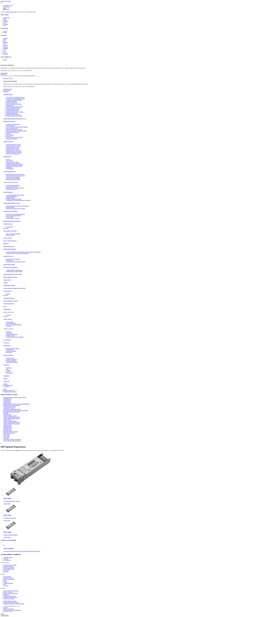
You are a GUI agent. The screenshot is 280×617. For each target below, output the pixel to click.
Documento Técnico (8, 578)
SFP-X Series (7, 434)
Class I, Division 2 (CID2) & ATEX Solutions (17, 127)
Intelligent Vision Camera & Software (15, 188)
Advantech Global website (11, 11)
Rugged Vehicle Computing (9, 264)
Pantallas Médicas (10, 197)
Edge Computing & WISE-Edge (10, 230)
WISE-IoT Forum (10, 335)
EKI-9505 (6, 413)
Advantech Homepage (6, 1)
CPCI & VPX (9, 160)
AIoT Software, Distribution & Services (15, 97)
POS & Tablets (9, 217)
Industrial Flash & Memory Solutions (14, 112)
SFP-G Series (7, 436)
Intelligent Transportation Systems (14, 166)
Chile (5, 23)
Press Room (9, 352)
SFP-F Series (7, 435)
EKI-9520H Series (8, 427)
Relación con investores (8, 355)
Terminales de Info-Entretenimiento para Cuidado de (18, 200)
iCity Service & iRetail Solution (13, 215)
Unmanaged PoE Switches (10, 406)
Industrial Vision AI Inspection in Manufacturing (17, 253)
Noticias (5, 581)
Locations (8, 371)
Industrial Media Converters (12, 148)
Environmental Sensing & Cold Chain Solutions (17, 206)
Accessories (6, 438)
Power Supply (9, 226)
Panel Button (4, 74)
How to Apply (9, 373)
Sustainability (6, 375)
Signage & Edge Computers (12, 218)
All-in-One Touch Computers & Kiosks (15, 214)
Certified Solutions (10, 125)
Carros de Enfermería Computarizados (15, 195)
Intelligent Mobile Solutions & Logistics (12, 203)
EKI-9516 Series (7, 426)
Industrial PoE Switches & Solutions (12, 405)
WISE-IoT (8, 315)
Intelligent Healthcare (8, 192)
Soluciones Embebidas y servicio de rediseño (13, 274)
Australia (6, 38)
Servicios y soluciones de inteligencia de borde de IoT (14, 288)
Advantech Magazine (11, 351)
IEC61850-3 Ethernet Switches (11, 431)
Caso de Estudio (7, 576)
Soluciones (6, 228)
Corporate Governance (11, 359)
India (5, 41)
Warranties (8, 326)
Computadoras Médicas (11, 196)
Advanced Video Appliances (13, 185)
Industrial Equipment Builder (10, 249)
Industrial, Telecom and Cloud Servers (15, 174)
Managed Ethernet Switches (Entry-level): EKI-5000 (16, 410)
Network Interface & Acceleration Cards (15, 175)
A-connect (6, 585)
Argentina (6, 21)
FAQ (5, 584)
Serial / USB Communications (13, 153)
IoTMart (5, 384)
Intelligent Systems (7, 156)
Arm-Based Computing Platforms (14, 100)
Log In (11, 5)
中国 (5, 39)
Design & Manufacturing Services (10, 277)
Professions (9, 367)
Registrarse (6, 5)
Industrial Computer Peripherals (13, 163)
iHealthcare (6, 243)
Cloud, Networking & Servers (10, 171)
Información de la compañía (12, 348)
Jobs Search (6, 570)
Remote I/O (9, 136)
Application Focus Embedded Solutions (15, 98)
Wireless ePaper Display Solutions (14, 115)
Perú (5, 25)
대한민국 (6, 45)
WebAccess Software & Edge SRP (14, 137)
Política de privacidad (8, 608)
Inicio (5, 389)
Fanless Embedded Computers (13, 108)
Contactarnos (7, 381)
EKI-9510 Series (7, 419)
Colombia (7, 9)
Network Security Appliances (13, 177)
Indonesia (6, 42)
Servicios (6, 295)
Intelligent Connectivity (8, 141)
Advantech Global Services (9, 298)
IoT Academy (9, 333)
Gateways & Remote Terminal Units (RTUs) (16, 131)
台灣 (5, 49)
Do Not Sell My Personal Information (12, 610)
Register (2, 73)
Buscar (5, 8)
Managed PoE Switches (9, 408)
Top (3, 614)
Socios (5, 306)
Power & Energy (10, 134)
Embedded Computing (8, 94)
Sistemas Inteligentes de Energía (13, 199)
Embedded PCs (10, 105)
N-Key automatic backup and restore (12, 440)
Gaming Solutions (7, 279)
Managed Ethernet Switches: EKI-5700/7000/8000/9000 (17, 404)
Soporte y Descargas (8, 319)
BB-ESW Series (7, 402)
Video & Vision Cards (11, 189)
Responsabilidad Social (9, 569)
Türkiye (5, 52)
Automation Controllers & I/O (13, 124)
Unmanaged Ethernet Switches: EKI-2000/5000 (15, 397)
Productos (6, 91)
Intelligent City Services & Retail (10, 211)
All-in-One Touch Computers (13, 259)
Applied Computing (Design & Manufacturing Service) (15, 118)
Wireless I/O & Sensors (11, 138)
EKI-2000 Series (7, 398)
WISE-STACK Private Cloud (13, 179)
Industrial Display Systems (12, 110)
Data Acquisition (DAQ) (12, 128)
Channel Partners (7, 309)
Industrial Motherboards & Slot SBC (14, 164)
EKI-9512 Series (7, 425)
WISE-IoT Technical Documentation (14, 337)
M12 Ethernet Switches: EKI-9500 (12, 411)
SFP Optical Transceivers (9, 433)
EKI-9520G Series (8, 429)
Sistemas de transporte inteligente (10, 267)
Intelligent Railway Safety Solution (14, 271)
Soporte (5, 316)
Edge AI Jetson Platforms (12, 186)
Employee (6, 378)
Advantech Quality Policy (9, 303)
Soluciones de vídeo (8, 291)
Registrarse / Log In (8, 78)
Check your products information (14, 324)
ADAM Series (7, 401)
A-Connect (6, 386)
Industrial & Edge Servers (9, 246)
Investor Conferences (11, 360)
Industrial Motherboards (11, 113)
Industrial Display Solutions (9, 285)
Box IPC (8, 159)
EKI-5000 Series (7, 400)
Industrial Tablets (10, 207)
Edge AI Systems (10, 235)
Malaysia (6, 46)
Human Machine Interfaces (12, 132)
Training (8, 370)
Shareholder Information (12, 362)
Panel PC (8, 133)
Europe (5, 31)
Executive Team (10, 349)
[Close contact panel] (1, 543)
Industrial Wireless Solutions (12, 114)
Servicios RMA (10, 322)
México (5, 20)
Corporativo (6, 342)
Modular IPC (9, 167)
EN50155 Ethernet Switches (10, 415)
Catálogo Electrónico (8, 583)
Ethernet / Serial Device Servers (13, 145)
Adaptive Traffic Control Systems (14, 270)
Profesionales (6, 364)
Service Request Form (11, 323)
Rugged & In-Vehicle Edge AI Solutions (15, 208)
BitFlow (8, 294)
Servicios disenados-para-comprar (11, 300)
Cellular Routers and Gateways (13, 144)
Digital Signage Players (11, 102)
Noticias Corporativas (8, 566)
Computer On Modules (11, 101)
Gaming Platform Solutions (12, 109)
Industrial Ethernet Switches (12, 147)
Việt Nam (6, 54)
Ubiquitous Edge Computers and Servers (15, 261)
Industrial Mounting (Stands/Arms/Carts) (12, 221)
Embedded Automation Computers (14, 129)
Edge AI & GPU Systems (12, 162)
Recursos (8, 331)
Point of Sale (9, 260)
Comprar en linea (9, 557)
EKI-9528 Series (7, 430)
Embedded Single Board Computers (14, 106)
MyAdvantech (7, 6)
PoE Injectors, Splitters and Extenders (12, 409)
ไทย (5, 51)
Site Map (6, 607)
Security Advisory (7, 339)
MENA (5, 59)
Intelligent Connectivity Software (14, 152)
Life (7, 369)
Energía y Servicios (8, 237)
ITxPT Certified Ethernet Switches (11, 418)
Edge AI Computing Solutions (13, 233)
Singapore (6, 48)
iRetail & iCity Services (8, 256)
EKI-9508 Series (7, 414)
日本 (5, 43)
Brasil (5, 19)
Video (5, 580)
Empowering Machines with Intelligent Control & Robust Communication (23, 252)
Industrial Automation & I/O (9, 121)
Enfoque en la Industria (9, 579)
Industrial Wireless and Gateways (14, 151)
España (5, 32)
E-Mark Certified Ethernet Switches (12, 417)
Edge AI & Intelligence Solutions (14, 104)
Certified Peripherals (8, 223)
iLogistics (6, 282)
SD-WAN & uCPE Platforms (13, 178)
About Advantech (7, 345)
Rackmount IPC (10, 168)
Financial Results (10, 358)
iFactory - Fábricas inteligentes (10, 240)
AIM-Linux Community (12, 334)
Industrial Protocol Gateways (13, 149)
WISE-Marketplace (8, 385)
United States (7, 17)
